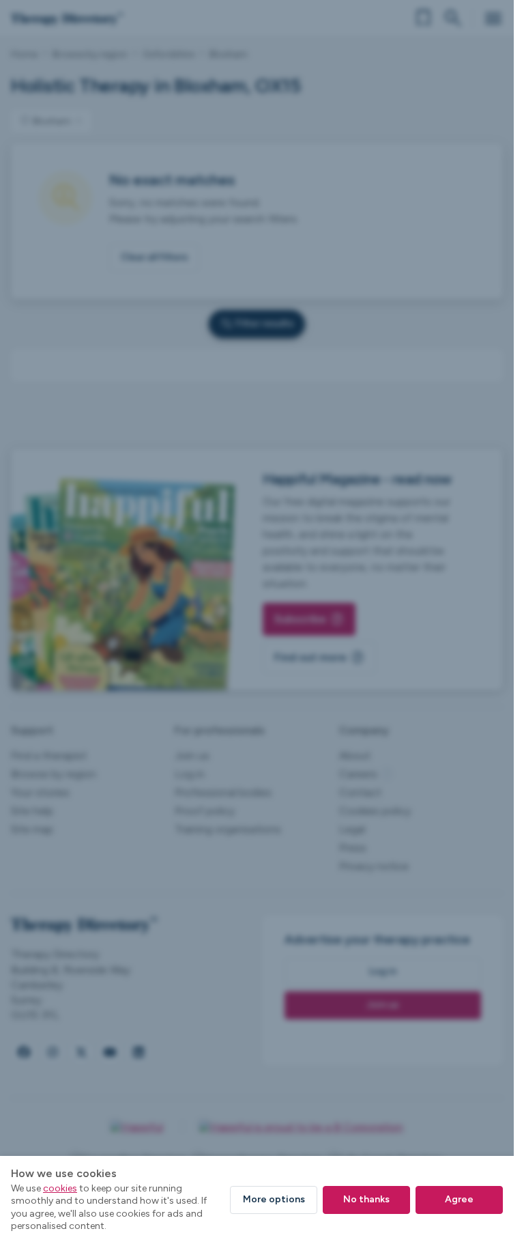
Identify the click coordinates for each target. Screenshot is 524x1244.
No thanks (366, 1199)
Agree (459, 1199)
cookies (60, 1188)
